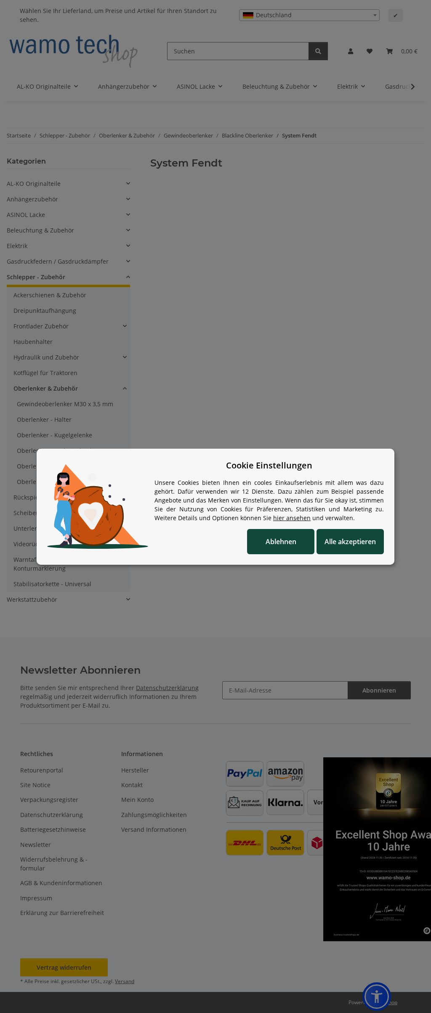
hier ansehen (292, 518)
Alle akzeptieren (350, 541)
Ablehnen (281, 541)
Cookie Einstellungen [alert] (269, 465)
